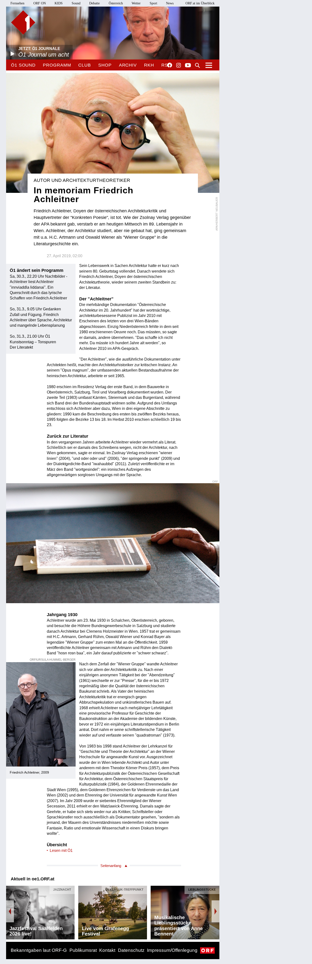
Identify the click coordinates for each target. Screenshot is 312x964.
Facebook (169, 65)
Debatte (94, 3)
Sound (76, 3)
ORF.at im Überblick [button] (199, 3)
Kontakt (107, 950)
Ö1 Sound (23, 65)
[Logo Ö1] (23, 22)
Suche (197, 65)
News (170, 3)
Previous (10, 911)
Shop (105, 65)
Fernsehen (17, 3)
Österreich (116, 3)
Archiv (128, 65)
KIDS (59, 3)
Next (215, 911)
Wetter (136, 3)
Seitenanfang (110, 866)
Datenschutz (131, 950)
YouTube (188, 65)
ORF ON (39, 3)
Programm (57, 65)
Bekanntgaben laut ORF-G (39, 950)
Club (84, 65)
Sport (153, 3)
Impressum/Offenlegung (172, 950)
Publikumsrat (83, 950)
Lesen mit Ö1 (61, 850)
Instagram (178, 65)
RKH (149, 65)
